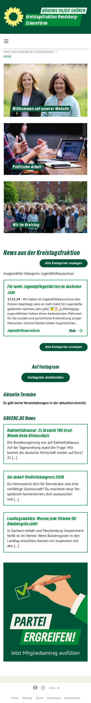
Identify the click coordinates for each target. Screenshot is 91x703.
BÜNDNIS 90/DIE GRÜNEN (63, 10)
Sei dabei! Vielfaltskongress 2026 (35, 477)
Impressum (54, 698)
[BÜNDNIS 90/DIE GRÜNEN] (13, 17)
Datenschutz (72, 698)
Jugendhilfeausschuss (23, 330)
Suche (39, 698)
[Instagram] (43, 688)
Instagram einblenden (45, 377)
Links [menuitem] (52, 688)
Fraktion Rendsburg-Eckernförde (29, 52)
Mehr (72, 330)
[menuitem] (15, 698)
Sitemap (27, 698)
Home (15, 698)
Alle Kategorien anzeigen (63, 263)
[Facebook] (35, 688)
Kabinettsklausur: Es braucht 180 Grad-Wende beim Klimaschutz (40, 433)
